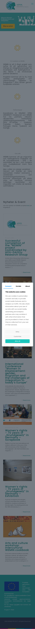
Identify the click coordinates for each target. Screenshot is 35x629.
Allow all (17, 341)
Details (18, 286)
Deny (17, 332)
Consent (8, 286)
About (27, 286)
